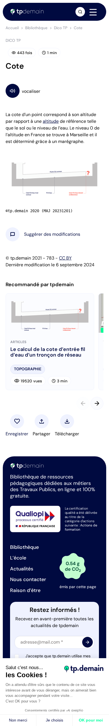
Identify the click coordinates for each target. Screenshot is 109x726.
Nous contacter (28, 579)
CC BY (65, 258)
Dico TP (60, 28)
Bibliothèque (36, 28)
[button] (52, 234)
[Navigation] (93, 12)
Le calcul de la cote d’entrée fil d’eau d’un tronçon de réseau (47, 352)
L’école (18, 558)
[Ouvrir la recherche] (80, 12)
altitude (51, 121)
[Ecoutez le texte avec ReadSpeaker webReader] (54, 90)
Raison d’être (25, 590)
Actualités (21, 569)
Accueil (12, 28)
